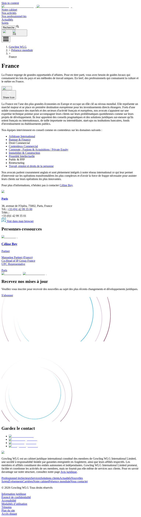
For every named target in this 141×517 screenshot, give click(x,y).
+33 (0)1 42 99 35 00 (20, 209)
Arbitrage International (22, 136)
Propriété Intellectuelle (22, 156)
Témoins (6, 507)
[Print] (6, 88)
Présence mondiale (22, 50)
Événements (15, 481)
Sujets (4, 22)
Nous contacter (79, 481)
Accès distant (9, 513)
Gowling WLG (18, 46)
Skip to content (10, 3)
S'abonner (7, 295)
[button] (36, 6)
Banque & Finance (20, 139)
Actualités (7, 19)
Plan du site (8, 510)
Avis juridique (68, 471)
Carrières (28, 481)
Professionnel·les (11, 478)
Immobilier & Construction (24, 152)
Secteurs (26, 478)
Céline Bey (66, 185)
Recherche (8, 27)
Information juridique (13, 493)
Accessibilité (8, 500)
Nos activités (8, 13)
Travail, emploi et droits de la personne (31, 166)
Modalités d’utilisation (14, 503)
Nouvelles (77, 478)
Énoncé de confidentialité (16, 497)
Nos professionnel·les (13, 16)
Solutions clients (50, 478)
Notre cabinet (9, 9)
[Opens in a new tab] (21, 436)
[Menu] (5, 39)
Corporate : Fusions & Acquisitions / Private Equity (38, 149)
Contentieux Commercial (23, 146)
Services (36, 478)
